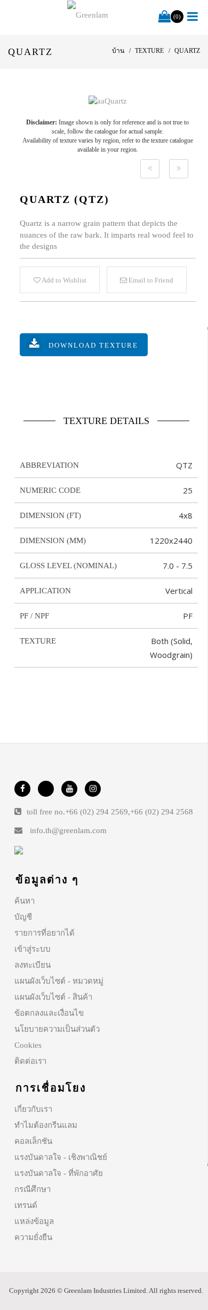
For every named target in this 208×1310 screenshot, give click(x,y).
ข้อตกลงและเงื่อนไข (49, 1013)
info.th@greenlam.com (68, 830)
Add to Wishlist (63, 280)
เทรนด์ (25, 1205)
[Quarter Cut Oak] (149, 168)
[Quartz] (108, 101)
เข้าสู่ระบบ (32, 949)
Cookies (28, 1045)
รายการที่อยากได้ (44, 933)
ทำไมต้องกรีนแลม (45, 1125)
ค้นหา (24, 901)
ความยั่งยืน (33, 1237)
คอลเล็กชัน (33, 1141)
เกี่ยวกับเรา (33, 1109)
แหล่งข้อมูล (34, 1221)
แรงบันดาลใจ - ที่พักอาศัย (58, 1173)
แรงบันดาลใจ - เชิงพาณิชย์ (60, 1157)
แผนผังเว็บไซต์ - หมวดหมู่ (58, 981)
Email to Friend (150, 280)
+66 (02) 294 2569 (96, 811)
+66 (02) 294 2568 (161, 811)
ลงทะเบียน (32, 965)
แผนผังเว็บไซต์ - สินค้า (53, 997)
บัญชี (23, 917)
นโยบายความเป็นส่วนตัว (57, 1029)
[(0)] (164, 17)
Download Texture (93, 345)
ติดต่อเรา (30, 1061)
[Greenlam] (88, 15)
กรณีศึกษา (32, 1189)
